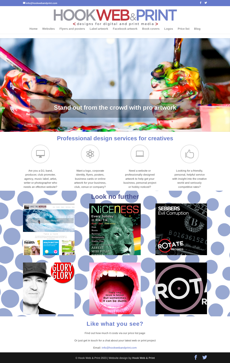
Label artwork (99, 29)
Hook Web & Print (143, 357)
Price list (183, 29)
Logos (168, 29)
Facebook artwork (125, 29)
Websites (48, 29)
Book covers (151, 29)
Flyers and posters (72, 29)
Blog (197, 29)
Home (33, 29)
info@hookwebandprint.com (119, 347)
